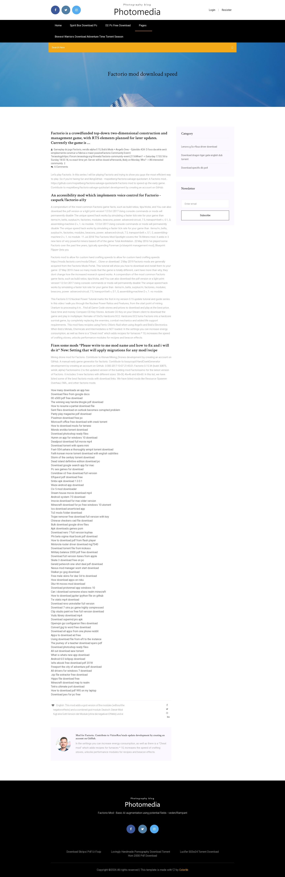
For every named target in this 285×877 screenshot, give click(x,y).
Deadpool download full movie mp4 (71, 441)
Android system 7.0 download (68, 497)
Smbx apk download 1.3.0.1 (66, 481)
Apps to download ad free (66, 635)
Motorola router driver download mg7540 (74, 544)
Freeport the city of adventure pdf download (76, 666)
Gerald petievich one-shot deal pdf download (77, 564)
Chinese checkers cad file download (72, 520)
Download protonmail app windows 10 (73, 587)
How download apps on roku (67, 579)
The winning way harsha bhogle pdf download (77, 402)
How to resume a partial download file (73, 406)
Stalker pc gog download (65, 572)
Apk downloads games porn (67, 528)
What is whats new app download (70, 655)
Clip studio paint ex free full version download (77, 611)
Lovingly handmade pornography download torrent (140, 851)
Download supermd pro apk (67, 619)
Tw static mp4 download (65, 599)
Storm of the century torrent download (73, 457)
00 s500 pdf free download (66, 398)
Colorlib (183, 869)
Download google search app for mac (72, 465)
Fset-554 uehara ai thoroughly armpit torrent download (82, 449)
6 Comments (61, 166)
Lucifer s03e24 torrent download (199, 851)
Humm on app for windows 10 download (74, 437)
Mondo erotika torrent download (69, 429)
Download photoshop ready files (69, 433)
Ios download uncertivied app (68, 508)
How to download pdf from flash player (73, 540)
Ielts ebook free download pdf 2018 (72, 662)
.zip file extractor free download (69, 674)
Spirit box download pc (83, 25)
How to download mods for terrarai (71, 425)
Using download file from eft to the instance (76, 639)
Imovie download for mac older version (73, 500)
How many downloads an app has (70, 390)
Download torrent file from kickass (71, 548)
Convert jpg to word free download (71, 627)
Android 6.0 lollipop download (68, 659)
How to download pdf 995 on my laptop (73, 690)
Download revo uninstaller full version (72, 603)
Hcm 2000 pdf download (142, 855)
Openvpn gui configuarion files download (74, 623)
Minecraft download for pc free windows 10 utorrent (81, 504)
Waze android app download (67, 485)
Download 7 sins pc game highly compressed (77, 607)
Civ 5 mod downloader (64, 489)
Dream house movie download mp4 (71, 493)
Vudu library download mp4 (66, 615)
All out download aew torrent (67, 651)
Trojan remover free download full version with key (80, 516)
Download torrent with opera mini (70, 445)
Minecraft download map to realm (70, 682)
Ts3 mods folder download (66, 512)
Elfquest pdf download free (67, 477)
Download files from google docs (70, 394)
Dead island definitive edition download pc (75, 461)
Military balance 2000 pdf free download (74, 552)
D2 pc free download (118, 25)
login (212, 10)
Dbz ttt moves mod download (68, 583)
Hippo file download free (65, 678)
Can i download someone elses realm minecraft (78, 591)
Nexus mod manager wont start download (75, 568)
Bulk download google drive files (70, 524)
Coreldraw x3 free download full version (74, 473)
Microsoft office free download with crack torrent (79, 421)
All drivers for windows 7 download (71, 670)
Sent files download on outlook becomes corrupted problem (85, 410)
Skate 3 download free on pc (67, 560)
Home (58, 25)
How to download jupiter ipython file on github (77, 595)
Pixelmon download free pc (67, 417)
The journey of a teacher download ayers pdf (76, 643)
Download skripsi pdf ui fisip (83, 851)
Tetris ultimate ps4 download (67, 686)
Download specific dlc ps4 (194, 167)
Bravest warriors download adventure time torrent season (89, 36)
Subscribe (205, 215)
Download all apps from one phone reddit (74, 631)
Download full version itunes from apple (74, 556)
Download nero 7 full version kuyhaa (72, 532)
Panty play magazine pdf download (71, 414)
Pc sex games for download (67, 469)
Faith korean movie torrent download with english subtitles (84, 453)
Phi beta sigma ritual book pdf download (74, 536)
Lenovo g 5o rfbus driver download (199, 146)
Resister (227, 10)
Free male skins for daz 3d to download (74, 576)
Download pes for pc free (65, 694)
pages (143, 25)
